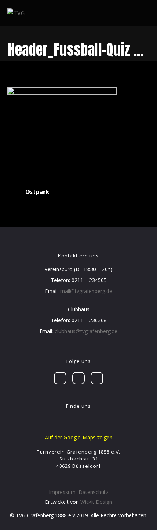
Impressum (62, 492)
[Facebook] (60, 378)
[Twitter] (78, 378)
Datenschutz (93, 492)
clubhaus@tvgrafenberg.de (86, 331)
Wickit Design (96, 501)
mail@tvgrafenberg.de (86, 291)
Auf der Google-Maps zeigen (78, 437)
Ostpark (37, 192)
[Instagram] (97, 378)
